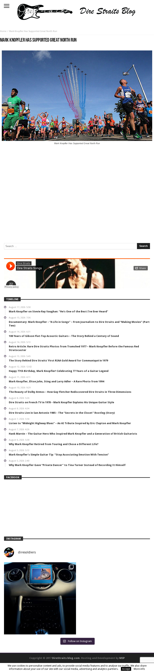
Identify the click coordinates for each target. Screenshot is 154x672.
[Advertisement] (77, 177)
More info (139, 668)
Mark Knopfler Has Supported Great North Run (33, 31)
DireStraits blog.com (66, 658)
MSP (122, 658)
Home (3, 31)
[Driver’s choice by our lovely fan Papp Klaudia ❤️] (40, 598)
